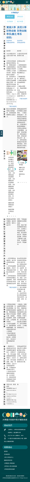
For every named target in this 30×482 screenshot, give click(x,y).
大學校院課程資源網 (9, 469)
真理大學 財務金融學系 (21, 30)
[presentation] (8, 169)
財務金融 (10, 42)
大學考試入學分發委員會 (10, 466)
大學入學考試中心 (8, 457)
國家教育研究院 (8, 460)
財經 (9, 40)
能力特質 (20, 21)
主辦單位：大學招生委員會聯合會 (16, 429)
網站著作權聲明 (20, 476)
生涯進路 (10, 21)
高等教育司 (7, 454)
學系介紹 (10, 16)
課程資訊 (20, 16)
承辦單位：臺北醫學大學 (14, 432)
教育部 (6, 451)
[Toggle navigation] (27, 2)
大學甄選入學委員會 (9, 463)
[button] (7, 216)
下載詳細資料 (12, 106)
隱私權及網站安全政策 (11, 476)
